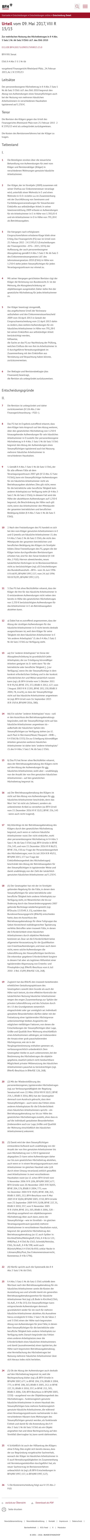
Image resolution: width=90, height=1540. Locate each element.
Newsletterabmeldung (35, 1521)
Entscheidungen (20, 15)
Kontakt (52, 1521)
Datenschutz (77, 1521)
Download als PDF (44, 1502)
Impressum (63, 1521)
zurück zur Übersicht (15, 1502)
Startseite (6, 15)
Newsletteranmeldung (13, 1521)
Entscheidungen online (40, 15)
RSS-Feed (44, 1527)
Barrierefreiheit (30, 1527)
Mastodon (62, 1527)
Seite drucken (15, 1509)
